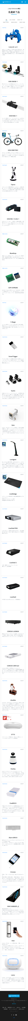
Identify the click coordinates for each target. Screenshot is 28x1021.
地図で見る (14, 1003)
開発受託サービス (11, 1007)
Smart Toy (19, 19)
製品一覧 (4, 1007)
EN (25, 2)
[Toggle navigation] (22, 2)
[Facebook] (11, 1015)
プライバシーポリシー (14, 1011)
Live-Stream (12, 19)
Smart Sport (6, 22)
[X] (13, 1014)
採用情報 (5, 1009)
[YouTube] (16, 1015)
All (6, 19)
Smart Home (22, 22)
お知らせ (18, 1007)
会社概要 (23, 1007)
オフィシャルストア (13, 1009)
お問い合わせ (21, 1009)
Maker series (14, 22)
